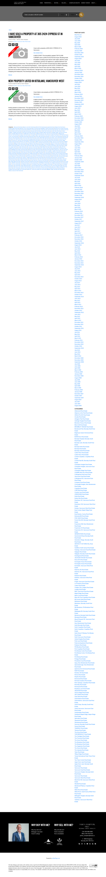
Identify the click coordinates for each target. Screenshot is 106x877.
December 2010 (79, 342)
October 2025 (78, 54)
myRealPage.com (56, 858)
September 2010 (79, 348)
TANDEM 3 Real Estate (16, 162)
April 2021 (77, 151)
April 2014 (77, 288)
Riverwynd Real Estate (48, 157)
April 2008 (77, 385)
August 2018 (78, 199)
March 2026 (78, 46)
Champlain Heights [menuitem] (74, 2)
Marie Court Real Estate (54, 146)
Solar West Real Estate (41, 158)
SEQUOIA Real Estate (12, 158)
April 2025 (77, 66)
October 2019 (78, 173)
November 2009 (79, 360)
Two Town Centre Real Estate (54, 165)
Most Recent (78, 34)
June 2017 (77, 227)
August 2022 (78, 124)
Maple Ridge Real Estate (45, 146)
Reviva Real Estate (46, 156)
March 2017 (78, 233)
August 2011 (78, 330)
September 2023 (79, 104)
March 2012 (78, 320)
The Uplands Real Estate (81, 750)
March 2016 (78, 255)
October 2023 (78, 102)
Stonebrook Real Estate (43, 161)
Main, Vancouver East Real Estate (33, 146)
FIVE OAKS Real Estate (81, 518)
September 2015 (79, 265)
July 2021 (77, 146)
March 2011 (78, 338)
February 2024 (79, 94)
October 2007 (78, 395)
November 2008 (79, 376)
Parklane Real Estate (12, 153)
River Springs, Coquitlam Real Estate (28, 157)
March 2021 (78, 153)
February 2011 (79, 340)
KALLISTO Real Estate (55, 142)
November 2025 (79, 52)
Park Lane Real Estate (48, 152)
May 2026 (77, 42)
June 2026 (77, 40)
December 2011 (79, 322)
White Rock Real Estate (22, 169)
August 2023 (78, 106)
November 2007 (79, 393)
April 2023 (77, 112)
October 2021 (78, 140)
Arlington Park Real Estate (60, 127)
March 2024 (78, 92)
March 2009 (78, 370)
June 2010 (77, 352)
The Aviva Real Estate (33, 162)
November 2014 (79, 276)
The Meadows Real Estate (26, 164)
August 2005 (78, 405)
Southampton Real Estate (54, 160)
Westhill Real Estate (53, 168)
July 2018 (77, 201)
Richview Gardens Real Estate (14, 157)
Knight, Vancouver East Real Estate (38, 145)
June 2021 (77, 148)
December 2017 (79, 215)
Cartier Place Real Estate (82, 452)
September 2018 (79, 197)
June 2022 (77, 128)
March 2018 (78, 209)
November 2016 (79, 239)
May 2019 (77, 181)
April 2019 (77, 183)
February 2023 (79, 116)
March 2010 (78, 356)
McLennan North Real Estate (23, 148)
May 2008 (77, 384)
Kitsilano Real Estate (12, 145)
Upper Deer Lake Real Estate (83, 762)
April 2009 (77, 368)
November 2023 (79, 100)
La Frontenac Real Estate (51, 145)
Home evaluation (59, 831)
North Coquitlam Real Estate (39, 150)
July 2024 (77, 84)
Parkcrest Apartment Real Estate (59, 152)
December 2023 (79, 98)
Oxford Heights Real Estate (38, 152)
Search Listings (35, 833)
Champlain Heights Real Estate (45, 132)
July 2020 (77, 163)
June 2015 (77, 270)
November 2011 (79, 324)
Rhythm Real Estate (55, 156)
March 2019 (78, 185)
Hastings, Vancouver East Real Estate (56, 141)
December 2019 (79, 169)
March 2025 (78, 68)
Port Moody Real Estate (13, 154)
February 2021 (79, 155)
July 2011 (77, 332)
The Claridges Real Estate (55, 162)
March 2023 (78, 114)
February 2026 (79, 48)
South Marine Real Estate (52, 158)
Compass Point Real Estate (82, 482)
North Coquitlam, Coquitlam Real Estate (53, 150)
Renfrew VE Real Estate (37, 156)
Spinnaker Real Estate (25, 161)
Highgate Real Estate (80, 552)
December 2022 (79, 118)
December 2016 (79, 237)
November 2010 (79, 344)
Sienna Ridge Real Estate (22, 158)
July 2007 (77, 401)
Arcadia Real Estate (50, 127)
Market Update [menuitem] (85, 2)
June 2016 (77, 249)
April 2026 (77, 44)
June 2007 (77, 403)
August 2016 (78, 245)
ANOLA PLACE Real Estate (41, 127)
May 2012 (77, 316)
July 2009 (77, 364)
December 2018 (79, 191)
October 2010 (78, 346)
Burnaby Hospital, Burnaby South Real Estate (45, 129)
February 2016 (79, 257)
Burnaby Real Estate (80, 448)
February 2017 (79, 235)
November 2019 (79, 171)
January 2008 (78, 391)
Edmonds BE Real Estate (82, 516)
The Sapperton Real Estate (47, 164)
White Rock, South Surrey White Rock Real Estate (36, 169)
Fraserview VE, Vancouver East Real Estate (20, 140)
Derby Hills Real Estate (40, 136)
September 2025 (79, 56)
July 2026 (77, 38)
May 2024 (77, 88)
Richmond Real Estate (63, 156)
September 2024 (79, 80)
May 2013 (77, 300)
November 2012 (79, 308)
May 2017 (77, 229)
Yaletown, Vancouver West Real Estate (15, 170)
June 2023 (77, 108)
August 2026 (78, 37)
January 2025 (78, 72)
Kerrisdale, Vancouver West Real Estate (33, 144)
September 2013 (79, 296)
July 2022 (77, 126)
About (93, 2)
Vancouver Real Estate (35, 166)
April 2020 (77, 165)
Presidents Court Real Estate (31, 154)
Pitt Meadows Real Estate (22, 153)
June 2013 (77, 298)
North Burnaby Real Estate (29, 150)
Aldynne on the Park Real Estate (29, 127)
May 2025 (77, 64)
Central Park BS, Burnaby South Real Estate (30, 132)
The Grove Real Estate (16, 164)
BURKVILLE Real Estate (32, 129)
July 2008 (77, 380)
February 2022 (79, 136)
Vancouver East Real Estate (46, 166)
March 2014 (78, 290)
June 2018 (77, 203)
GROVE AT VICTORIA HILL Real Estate (27, 141)
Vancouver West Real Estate (26, 168)
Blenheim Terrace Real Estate (25, 128)
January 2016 (78, 259)
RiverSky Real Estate (39, 157)
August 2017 (78, 223)
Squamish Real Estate (34, 161)
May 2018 (77, 205)
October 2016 (78, 241)
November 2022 (79, 120)
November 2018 (79, 193)
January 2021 (78, 157)
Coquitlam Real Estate (81, 488)
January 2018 (78, 213)
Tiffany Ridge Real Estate (26, 165)
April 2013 (77, 302)
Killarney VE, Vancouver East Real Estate (59, 144)
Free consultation (59, 833)
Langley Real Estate (22, 146)
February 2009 (79, 372)
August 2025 (78, 58)
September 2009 (79, 362)
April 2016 (77, 253)
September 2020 (79, 161)
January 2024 (78, 96)
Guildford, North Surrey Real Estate (42, 141)
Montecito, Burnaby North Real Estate (35, 149)
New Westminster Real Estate (17, 150)
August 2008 (78, 378)
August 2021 (78, 144)
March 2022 (78, 134)
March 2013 (78, 304)
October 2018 (78, 195)
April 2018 (77, 207)
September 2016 (79, 243)
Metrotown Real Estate (33, 148)
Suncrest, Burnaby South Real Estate (56, 161)
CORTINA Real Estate (81, 490)
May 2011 (77, 334)
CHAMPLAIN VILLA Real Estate (29, 133)
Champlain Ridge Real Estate (17, 133)
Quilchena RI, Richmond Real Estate (19, 156)
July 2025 (77, 60)
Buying (56, 2)
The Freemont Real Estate (82, 738)
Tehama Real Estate (25, 162)
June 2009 (77, 366)
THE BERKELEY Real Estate (43, 162)
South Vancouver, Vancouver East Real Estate (40, 160)
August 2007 (78, 399)
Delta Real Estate (32, 136)
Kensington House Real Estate (19, 144)
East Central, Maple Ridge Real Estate (42, 137)
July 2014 (77, 282)
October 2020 (78, 159)
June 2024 (77, 86)
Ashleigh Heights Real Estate (14, 128)
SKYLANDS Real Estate (32, 158)
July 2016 (77, 247)
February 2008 (79, 390)
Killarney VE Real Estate (46, 144)
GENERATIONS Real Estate (34, 140)
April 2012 (77, 318)
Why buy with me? (36, 829)
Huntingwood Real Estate (33, 142)
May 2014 (77, 286)
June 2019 (77, 179)
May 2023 (77, 110)
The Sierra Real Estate (57, 164)
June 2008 (77, 382)
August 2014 (78, 280)
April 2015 (77, 274)
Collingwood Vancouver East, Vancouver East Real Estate (47, 133)
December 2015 (79, 261)
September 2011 (79, 328)
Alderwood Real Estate (18, 127)
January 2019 (78, 189)
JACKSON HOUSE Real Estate (44, 142)
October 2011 (78, 326)
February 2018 (79, 211)
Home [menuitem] (41, 2)
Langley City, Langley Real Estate (84, 587)
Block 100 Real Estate (36, 128)
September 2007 (79, 397)
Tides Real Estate (17, 165)
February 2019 (79, 187)
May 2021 (77, 150)
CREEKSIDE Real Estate (23, 136)
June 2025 (77, 62)
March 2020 (78, 167)
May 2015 (77, 272)
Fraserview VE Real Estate (82, 528)
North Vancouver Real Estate (26, 152)
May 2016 (77, 251)
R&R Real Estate (29, 156)
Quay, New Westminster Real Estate (45, 154)
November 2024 (79, 76)
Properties (47, 2)
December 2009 (79, 358)
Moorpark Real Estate (47, 149)
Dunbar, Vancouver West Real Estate (27, 137)
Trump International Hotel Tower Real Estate (39, 165)
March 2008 (78, 387)
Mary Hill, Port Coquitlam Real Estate (85, 597)
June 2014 (77, 284)
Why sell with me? (59, 829)
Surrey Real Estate (80, 726)
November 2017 (79, 217)
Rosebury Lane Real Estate (58, 157)
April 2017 (77, 231)
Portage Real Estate (22, 154)
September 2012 (79, 312)
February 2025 (79, 70)
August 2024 (78, 82)
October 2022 (78, 122)
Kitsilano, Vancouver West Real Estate (21, 41)
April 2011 (77, 336)
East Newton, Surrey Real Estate (56, 137)
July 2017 (77, 225)
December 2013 (79, 292)
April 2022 (77, 132)
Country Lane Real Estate (13, 136)
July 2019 (77, 177)
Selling (64, 2)
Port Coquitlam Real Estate (32, 153)
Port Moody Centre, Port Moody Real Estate (59, 153)
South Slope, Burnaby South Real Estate (23, 160)
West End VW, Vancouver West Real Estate (40, 168)
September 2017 (79, 221)
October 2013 (78, 294)
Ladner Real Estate (60, 145)
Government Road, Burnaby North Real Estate (49, 140)
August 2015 (78, 267)
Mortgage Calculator (37, 831)
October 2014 (78, 278)
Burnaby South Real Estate (82, 450)
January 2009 (78, 374)
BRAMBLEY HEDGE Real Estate (47, 128)
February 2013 (79, 306)
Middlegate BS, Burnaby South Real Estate (20, 149)
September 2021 (79, 142)
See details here (38, 53)
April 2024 (77, 90)
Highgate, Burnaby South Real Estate (21, 142)
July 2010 (77, 350)
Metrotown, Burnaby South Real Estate (45, 148)
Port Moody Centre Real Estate (44, 153)
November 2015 (79, 263)
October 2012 (78, 310)
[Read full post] (20, 53)
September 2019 (79, 175)
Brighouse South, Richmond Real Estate (19, 129)
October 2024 (78, 78)
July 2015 (77, 268)
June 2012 (77, 314)
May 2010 (77, 354)
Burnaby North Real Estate (82, 446)
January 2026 (78, 50)
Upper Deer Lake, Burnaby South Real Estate (22, 166)
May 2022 (77, 130)
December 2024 (79, 74)
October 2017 (78, 219)
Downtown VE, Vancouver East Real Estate (54, 136)
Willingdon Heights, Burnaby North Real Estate (55, 169)
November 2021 (79, 138)
